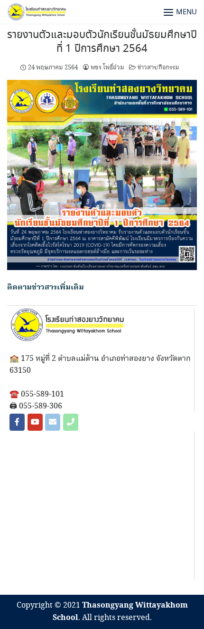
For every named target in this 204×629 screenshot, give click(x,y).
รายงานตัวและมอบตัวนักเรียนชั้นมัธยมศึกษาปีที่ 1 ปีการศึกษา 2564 (102, 42)
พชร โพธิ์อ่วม (107, 67)
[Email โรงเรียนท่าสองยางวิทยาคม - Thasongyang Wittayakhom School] (52, 422)
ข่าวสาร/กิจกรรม (158, 67)
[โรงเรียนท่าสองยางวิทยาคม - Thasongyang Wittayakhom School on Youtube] (35, 422)
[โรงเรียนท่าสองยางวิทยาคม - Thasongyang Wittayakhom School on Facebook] (17, 422)
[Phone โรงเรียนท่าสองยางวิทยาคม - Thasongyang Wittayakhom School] (70, 422)
